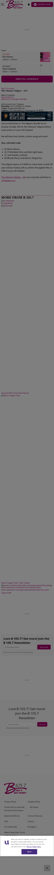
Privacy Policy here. (34, 847)
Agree (29, 852)
